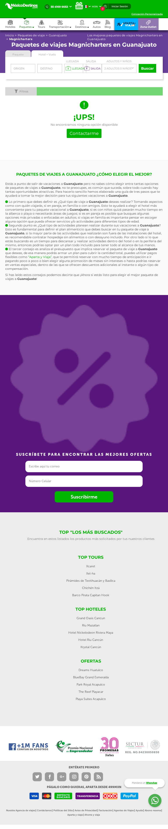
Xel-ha (90, 573)
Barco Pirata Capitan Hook (90, 595)
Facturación (105, 810)
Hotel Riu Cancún (90, 640)
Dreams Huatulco (91, 670)
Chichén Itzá (91, 588)
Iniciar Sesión (120, 6)
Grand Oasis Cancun (91, 618)
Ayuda (139, 810)
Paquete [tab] (18, 54)
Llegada (72, 61)
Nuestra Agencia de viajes (20, 810)
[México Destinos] (23, 6)
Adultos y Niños (119, 61)
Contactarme (84, 133)
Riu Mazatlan (91, 625)
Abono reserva (153, 810)
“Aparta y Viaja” (40, 257)
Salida (91, 61)
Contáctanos (44, 810)
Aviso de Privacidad (86, 810)
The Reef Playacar (91, 692)
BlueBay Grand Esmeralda (91, 677)
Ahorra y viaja (92, 815)
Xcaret (90, 566)
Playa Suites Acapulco (91, 699)
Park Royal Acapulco (91, 684)
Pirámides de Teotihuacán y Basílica (90, 581)
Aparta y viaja (75, 815)
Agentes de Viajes (124, 810)
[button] (62, 24)
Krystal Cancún (90, 647)
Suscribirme (84, 497)
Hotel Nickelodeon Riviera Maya (90, 633)
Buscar (147, 68)
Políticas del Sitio (63, 810)
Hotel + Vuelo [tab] (47, 54)
